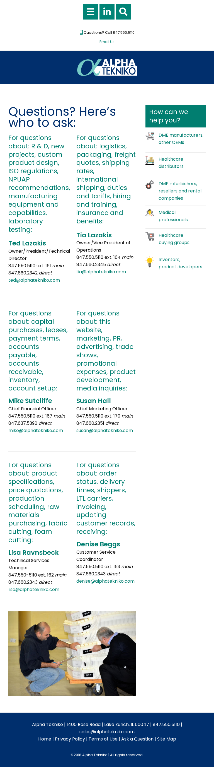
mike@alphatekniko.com (35, 430)
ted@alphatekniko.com (34, 280)
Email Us (107, 41)
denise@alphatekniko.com (105, 581)
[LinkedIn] (107, 12)
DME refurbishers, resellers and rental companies (180, 190)
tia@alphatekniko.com (101, 272)
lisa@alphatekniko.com (33, 589)
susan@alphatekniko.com (104, 430)
